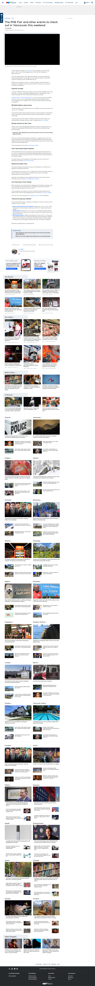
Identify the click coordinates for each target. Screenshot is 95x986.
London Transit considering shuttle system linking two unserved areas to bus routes (23, 695)
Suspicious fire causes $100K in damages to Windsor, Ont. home (16, 722)
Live (76, 2)
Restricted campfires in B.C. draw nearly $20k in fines (50, 442)
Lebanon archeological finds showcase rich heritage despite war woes (51, 769)
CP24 (49, 975)
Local (20, 2)
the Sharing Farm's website (32, 178)
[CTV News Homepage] (11, 2)
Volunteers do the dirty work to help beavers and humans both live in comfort (23, 484)
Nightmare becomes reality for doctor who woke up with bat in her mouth (31, 951)
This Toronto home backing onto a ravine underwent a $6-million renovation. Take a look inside (13, 409)
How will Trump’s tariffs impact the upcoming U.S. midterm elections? (13, 339)
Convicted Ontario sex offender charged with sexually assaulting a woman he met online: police (22, 770)
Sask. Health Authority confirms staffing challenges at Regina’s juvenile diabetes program (18, 600)
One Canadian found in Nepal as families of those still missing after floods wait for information (50, 291)
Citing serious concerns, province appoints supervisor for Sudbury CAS (50, 647)
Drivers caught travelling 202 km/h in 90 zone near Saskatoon (13, 364)
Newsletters (53, 964)
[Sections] (3, 2)
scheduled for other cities (35, 195)
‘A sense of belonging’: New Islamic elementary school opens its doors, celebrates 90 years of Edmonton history (51, 526)
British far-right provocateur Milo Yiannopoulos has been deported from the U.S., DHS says (50, 777)
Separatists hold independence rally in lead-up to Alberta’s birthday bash (46, 519)
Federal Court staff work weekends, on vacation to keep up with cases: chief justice (23, 778)
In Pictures (38, 2)
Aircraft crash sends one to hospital (42, 681)
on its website (44, 120)
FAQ (49, 964)
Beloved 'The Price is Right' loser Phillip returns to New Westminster (33, 236)
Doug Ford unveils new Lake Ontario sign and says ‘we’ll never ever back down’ (13, 310)
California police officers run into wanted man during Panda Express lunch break (32, 310)
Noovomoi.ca (71, 977)
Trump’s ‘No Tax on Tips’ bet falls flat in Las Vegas (46, 764)
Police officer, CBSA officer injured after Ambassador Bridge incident (22, 728)
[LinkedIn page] (17, 968)
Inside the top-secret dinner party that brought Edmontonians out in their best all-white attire (50, 533)
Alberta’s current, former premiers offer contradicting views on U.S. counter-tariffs (51, 655)
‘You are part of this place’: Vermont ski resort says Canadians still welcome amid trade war (46, 477)
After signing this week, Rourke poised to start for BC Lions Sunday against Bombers (33, 233)
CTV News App (38, 964)
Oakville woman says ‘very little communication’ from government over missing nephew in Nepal (32, 339)
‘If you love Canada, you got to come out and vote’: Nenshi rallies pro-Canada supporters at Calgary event (18, 478)
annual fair (30, 70)
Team (58, 964)
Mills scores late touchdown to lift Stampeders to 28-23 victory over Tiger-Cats (22, 492)
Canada (26, 2)
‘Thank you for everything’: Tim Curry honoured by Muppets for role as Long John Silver (13, 951)
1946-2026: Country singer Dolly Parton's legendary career (31, 408)
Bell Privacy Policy (32, 975)
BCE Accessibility (12, 975)
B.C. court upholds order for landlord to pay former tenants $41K (50, 310)
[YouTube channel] (14, 968)
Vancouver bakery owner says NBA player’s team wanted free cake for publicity (50, 951)
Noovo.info (70, 975)
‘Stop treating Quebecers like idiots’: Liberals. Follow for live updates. (16, 519)
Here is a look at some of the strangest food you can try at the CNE (50, 409)
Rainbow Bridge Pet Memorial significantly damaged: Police (49, 686)
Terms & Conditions (32, 977)
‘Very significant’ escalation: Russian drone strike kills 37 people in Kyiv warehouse (49, 365)
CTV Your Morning (47, 2)
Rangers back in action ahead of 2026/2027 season (50, 606)
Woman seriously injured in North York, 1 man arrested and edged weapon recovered (16, 436)
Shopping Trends (58, 2)
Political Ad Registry (32, 979)
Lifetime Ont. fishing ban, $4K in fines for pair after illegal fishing (46, 641)
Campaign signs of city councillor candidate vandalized (50, 565)
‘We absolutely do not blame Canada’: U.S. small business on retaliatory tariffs (32, 387)
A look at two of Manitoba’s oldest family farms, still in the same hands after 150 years (46, 560)
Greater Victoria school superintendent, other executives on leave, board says (51, 728)
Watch (31, 2)
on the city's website (46, 192)
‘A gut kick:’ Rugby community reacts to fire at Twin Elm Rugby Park (51, 483)
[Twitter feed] (9, 968)
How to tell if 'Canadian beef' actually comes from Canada (49, 338)
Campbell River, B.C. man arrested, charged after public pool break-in (45, 722)
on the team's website (33, 145)
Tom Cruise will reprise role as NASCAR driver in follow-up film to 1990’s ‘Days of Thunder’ (46, 841)
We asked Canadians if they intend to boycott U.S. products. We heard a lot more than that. (13, 291)
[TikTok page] (12, 968)
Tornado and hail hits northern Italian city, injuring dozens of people (16, 917)
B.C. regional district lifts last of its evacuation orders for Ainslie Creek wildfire (44, 436)
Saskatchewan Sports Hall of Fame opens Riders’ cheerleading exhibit (23, 606)
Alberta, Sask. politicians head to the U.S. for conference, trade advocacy (22, 655)
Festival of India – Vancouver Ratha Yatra (22, 97)
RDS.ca (69, 979)
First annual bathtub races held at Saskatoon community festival (16, 641)
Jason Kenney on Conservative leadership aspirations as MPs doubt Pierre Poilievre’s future (17, 804)
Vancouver (7, 18)
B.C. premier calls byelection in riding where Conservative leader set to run (50, 450)
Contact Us (45, 964)
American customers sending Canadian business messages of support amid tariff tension (50, 387)
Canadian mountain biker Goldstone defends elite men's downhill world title (17, 879)
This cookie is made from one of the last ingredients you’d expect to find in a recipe (32, 291)
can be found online (28, 160)
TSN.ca (49, 979)
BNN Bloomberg (51, 977)
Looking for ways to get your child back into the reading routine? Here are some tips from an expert (13, 387)
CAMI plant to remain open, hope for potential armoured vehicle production (16, 682)
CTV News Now (69, 2)
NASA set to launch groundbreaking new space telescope (31, 365)
